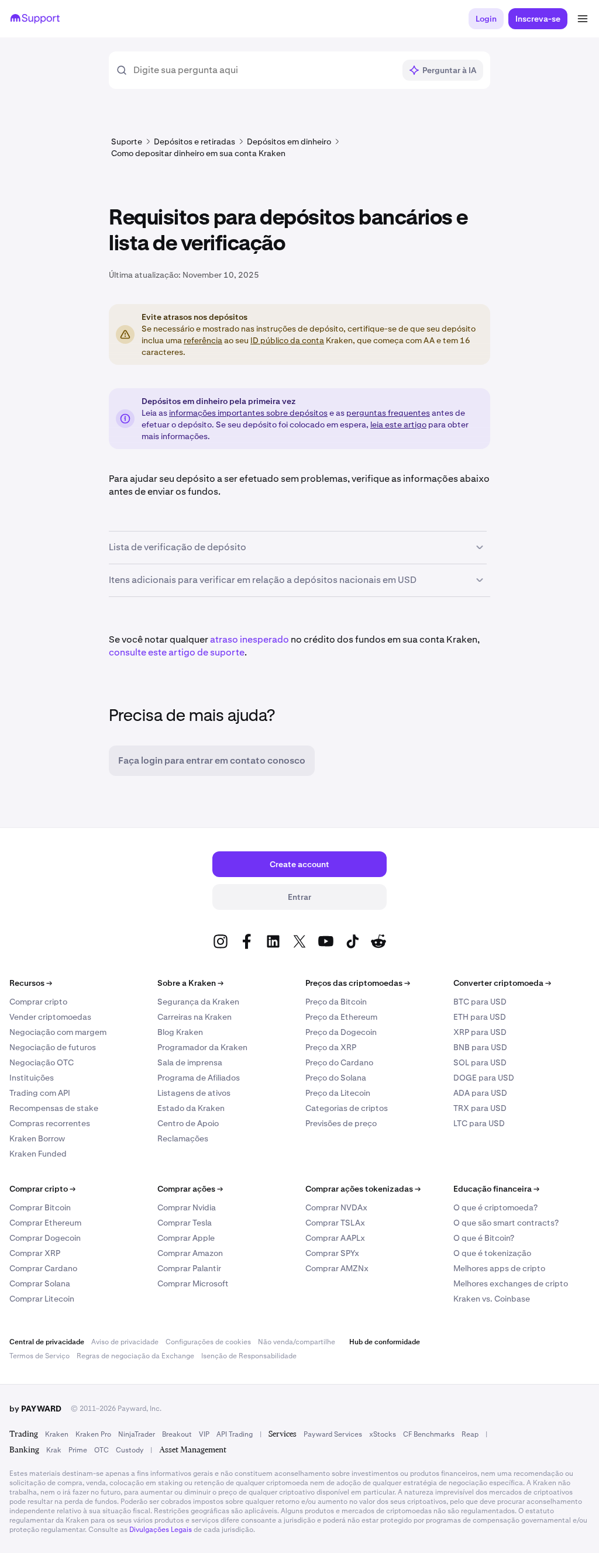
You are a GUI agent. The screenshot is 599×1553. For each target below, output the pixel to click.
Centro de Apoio (188, 1123)
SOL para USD (480, 1062)
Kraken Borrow (37, 1138)
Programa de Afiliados (198, 1077)
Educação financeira (496, 1188)
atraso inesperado (249, 639)
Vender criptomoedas (50, 1017)
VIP (204, 1434)
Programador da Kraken (202, 1047)
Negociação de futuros (52, 1047)
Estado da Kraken (191, 1108)
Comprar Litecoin (41, 1298)
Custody (129, 1450)
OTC (101, 1450)
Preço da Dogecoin (341, 1032)
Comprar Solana (39, 1283)
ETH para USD (479, 1017)
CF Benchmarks (429, 1434)
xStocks (382, 1434)
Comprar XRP (34, 1253)
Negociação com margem (57, 1032)
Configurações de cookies (208, 1342)
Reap (470, 1434)
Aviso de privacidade (125, 1342)
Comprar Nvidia (186, 1207)
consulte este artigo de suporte (177, 652)
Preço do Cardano (339, 1062)
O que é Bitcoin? (483, 1238)
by (35, 1408)
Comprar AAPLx (335, 1238)
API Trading (234, 1434)
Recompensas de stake (53, 1108)
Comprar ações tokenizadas (363, 1188)
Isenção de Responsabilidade (249, 1356)
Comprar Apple (186, 1238)
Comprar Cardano (43, 1268)
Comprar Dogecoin (45, 1238)
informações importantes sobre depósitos (248, 413)
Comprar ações (190, 1188)
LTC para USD (479, 1123)
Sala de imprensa (189, 1062)
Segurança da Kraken (198, 1001)
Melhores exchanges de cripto (510, 1283)
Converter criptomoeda (502, 983)
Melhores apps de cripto (499, 1268)
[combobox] (263, 70)
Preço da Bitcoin (336, 1001)
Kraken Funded (38, 1153)
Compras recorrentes (49, 1123)
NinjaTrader (136, 1434)
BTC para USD (480, 1001)
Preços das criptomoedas (357, 983)
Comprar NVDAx (336, 1207)
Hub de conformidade (384, 1342)
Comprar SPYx (332, 1253)
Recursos (30, 983)
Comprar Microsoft (193, 1283)
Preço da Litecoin (337, 1093)
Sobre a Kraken (190, 983)
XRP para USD (480, 1032)
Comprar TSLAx (335, 1222)
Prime (77, 1450)
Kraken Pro (93, 1434)
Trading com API (39, 1093)
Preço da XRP (330, 1047)
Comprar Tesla (184, 1222)
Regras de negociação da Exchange (135, 1356)
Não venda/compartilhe (296, 1342)
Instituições (31, 1077)
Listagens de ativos (193, 1093)
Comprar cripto (38, 1001)
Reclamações (182, 1138)
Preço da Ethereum (341, 1017)
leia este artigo (398, 424)
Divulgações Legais (160, 1529)
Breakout (177, 1434)
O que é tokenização (492, 1253)
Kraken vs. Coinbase (491, 1298)
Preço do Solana (335, 1077)
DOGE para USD (483, 1077)
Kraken (56, 1434)
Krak (53, 1450)
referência (203, 340)
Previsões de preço (341, 1123)
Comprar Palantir (189, 1268)
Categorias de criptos (346, 1108)
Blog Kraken (180, 1032)
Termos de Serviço (39, 1356)
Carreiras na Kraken (194, 1017)
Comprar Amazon (190, 1253)
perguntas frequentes (388, 413)
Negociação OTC (41, 1062)
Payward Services (333, 1434)
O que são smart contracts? (506, 1222)
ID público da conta (287, 340)
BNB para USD (480, 1047)
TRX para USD (480, 1108)
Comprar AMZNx (337, 1268)
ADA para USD (480, 1093)
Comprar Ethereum (45, 1222)
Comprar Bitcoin (40, 1207)
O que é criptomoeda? (495, 1207)
